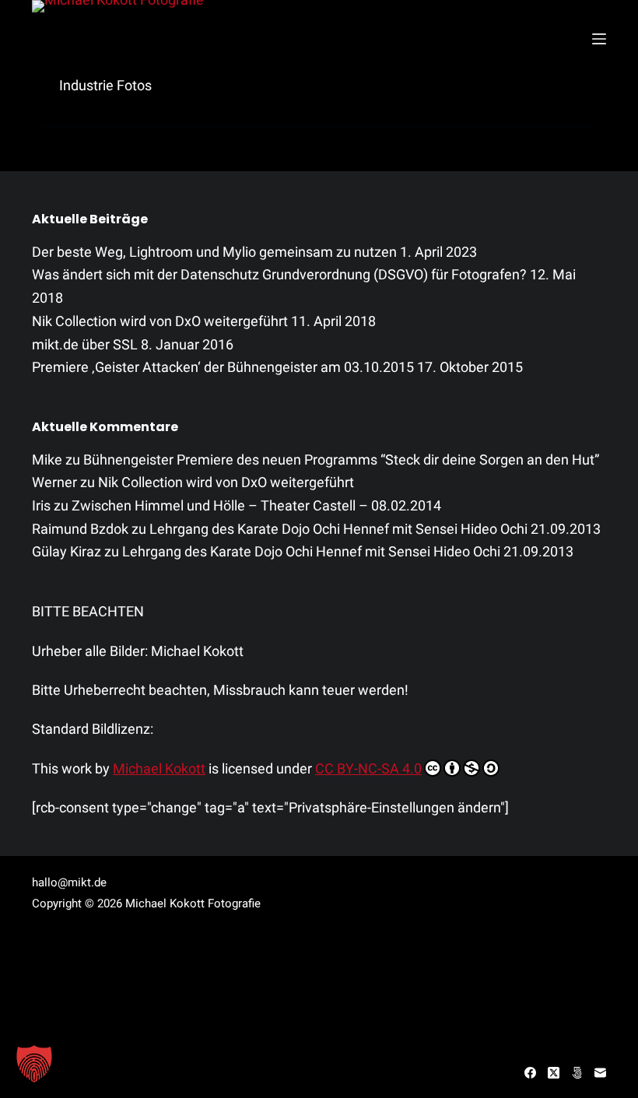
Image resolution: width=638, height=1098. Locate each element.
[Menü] (599, 39)
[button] (34, 1064)
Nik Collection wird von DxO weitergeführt (160, 321)
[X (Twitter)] (553, 1073)
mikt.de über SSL (85, 344)
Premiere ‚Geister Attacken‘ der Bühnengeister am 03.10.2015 (223, 367)
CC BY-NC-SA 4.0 (368, 768)
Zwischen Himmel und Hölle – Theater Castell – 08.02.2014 (256, 505)
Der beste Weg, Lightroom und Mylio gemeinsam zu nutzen (214, 252)
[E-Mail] (600, 1073)
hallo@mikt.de (69, 882)
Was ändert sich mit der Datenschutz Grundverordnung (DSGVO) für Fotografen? (279, 274)
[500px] (577, 1073)
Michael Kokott (159, 768)
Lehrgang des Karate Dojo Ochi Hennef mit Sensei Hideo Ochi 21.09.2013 (375, 529)
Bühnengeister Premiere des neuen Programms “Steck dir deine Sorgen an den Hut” (341, 459)
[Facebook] (530, 1073)
